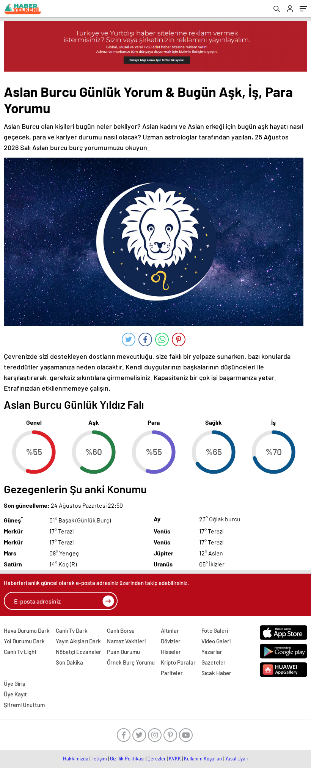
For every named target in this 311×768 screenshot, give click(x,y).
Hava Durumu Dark (27, 630)
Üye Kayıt (15, 694)
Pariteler (172, 672)
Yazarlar (211, 651)
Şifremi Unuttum (24, 704)
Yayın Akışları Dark (78, 641)
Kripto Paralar (178, 662)
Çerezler (157, 758)
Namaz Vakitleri (126, 641)
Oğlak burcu (224, 518)
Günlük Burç (93, 520)
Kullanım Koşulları (203, 758)
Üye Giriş (14, 683)
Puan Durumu (123, 651)
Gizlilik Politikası (127, 758)
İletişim (99, 758)
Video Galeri (216, 641)
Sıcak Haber (216, 672)
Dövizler (171, 641)
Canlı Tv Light (20, 651)
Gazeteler (213, 662)
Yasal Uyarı (236, 758)
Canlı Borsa (121, 630)
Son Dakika (69, 662)
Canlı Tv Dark (72, 630)
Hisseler (171, 651)
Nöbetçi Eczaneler (78, 651)
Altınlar (170, 630)
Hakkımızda (75, 758)
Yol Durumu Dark (24, 641)
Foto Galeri (214, 630)
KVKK (175, 758)
